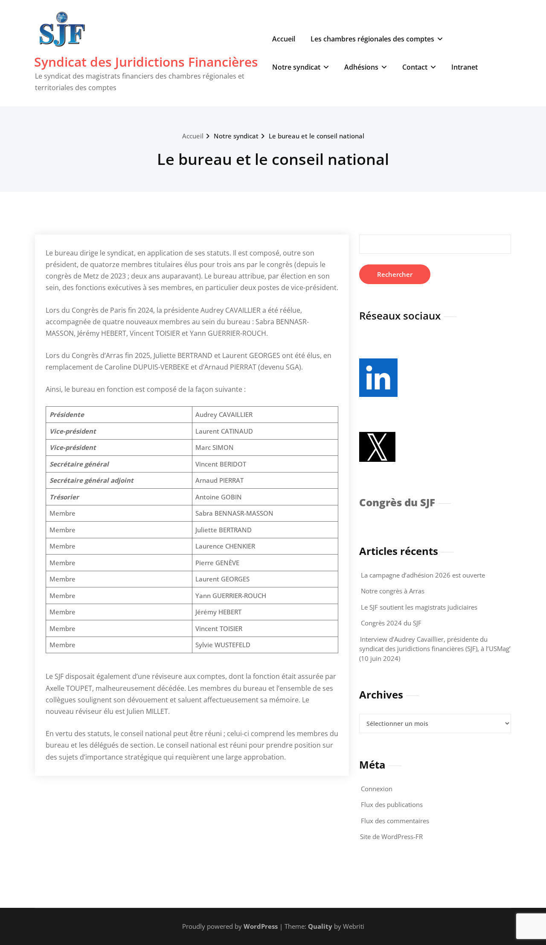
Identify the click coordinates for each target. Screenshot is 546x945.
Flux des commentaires (395, 820)
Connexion (376, 788)
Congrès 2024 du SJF (391, 623)
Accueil (283, 39)
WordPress (261, 926)
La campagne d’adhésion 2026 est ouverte (423, 575)
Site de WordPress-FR (391, 836)
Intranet (464, 67)
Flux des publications (392, 804)
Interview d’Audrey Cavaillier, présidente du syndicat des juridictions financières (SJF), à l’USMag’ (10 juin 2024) (435, 649)
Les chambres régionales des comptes (372, 39)
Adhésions (361, 67)
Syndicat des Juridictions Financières (146, 61)
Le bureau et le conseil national (316, 136)
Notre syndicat (296, 67)
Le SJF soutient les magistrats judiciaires (419, 607)
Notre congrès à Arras (392, 591)
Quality (320, 926)
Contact (414, 67)
